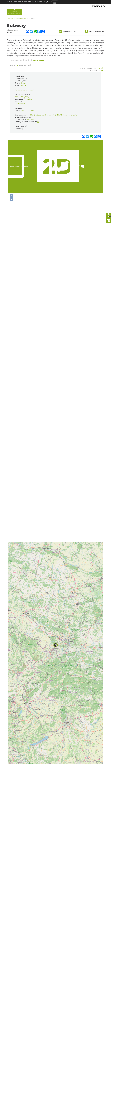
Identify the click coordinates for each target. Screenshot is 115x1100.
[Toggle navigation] (55, 2)
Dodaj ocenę (38, 60)
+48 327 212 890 (27, 110)
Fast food (30, 119)
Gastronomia (20, 104)
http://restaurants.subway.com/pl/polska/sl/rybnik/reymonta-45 (53, 115)
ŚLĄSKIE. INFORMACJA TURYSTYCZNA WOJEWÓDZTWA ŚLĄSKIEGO (29, 2)
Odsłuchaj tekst (70, 31)
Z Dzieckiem (99, 6)
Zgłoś (100, 68)
